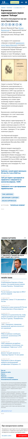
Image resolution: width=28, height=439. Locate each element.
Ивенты (3, 374)
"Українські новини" (17, 205)
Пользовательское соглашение (9, 379)
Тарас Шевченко (7, 194)
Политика (9, 7)
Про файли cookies (6, 435)
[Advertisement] (14, 220)
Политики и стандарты (7, 377)
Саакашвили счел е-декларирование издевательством (13, 187)
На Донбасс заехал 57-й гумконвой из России (13, 300)
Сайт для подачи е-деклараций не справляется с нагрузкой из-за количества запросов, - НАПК (12, 180)
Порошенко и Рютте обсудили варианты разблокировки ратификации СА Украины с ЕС (11, 362)
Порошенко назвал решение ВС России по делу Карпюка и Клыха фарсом (14, 308)
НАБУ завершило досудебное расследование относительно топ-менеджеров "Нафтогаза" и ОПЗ (12, 345)
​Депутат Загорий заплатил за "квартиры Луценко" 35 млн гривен (12, 354)
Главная (3, 7)
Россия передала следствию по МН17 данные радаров (13, 293)
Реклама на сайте (6, 372)
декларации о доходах (10, 197)
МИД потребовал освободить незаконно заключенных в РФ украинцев (11, 336)
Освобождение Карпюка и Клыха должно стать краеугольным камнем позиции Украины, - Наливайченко (13, 284)
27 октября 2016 (18, 7)
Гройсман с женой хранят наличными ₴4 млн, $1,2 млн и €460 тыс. (13, 172)
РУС (22, 2)
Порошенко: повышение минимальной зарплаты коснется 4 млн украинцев (12, 326)
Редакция (3, 376)
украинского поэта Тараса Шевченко (12, 44)
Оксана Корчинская (9, 201)
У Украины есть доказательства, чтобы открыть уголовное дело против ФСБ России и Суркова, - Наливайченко (13, 316)
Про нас (3, 370)
